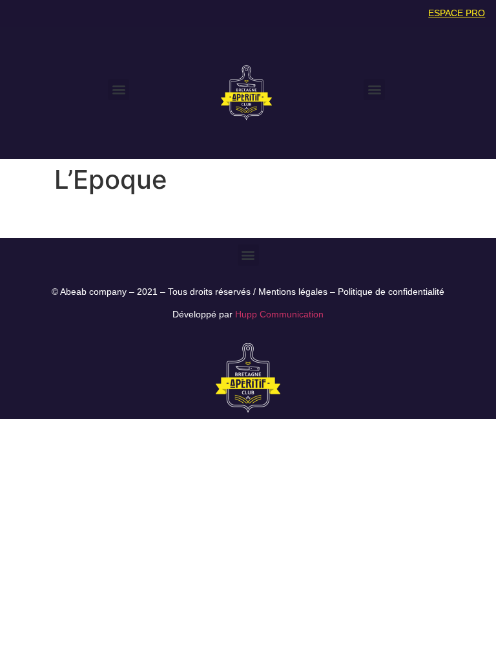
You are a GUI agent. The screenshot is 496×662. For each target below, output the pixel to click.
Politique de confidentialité (391, 291)
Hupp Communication (279, 314)
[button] (118, 89)
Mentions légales (292, 291)
